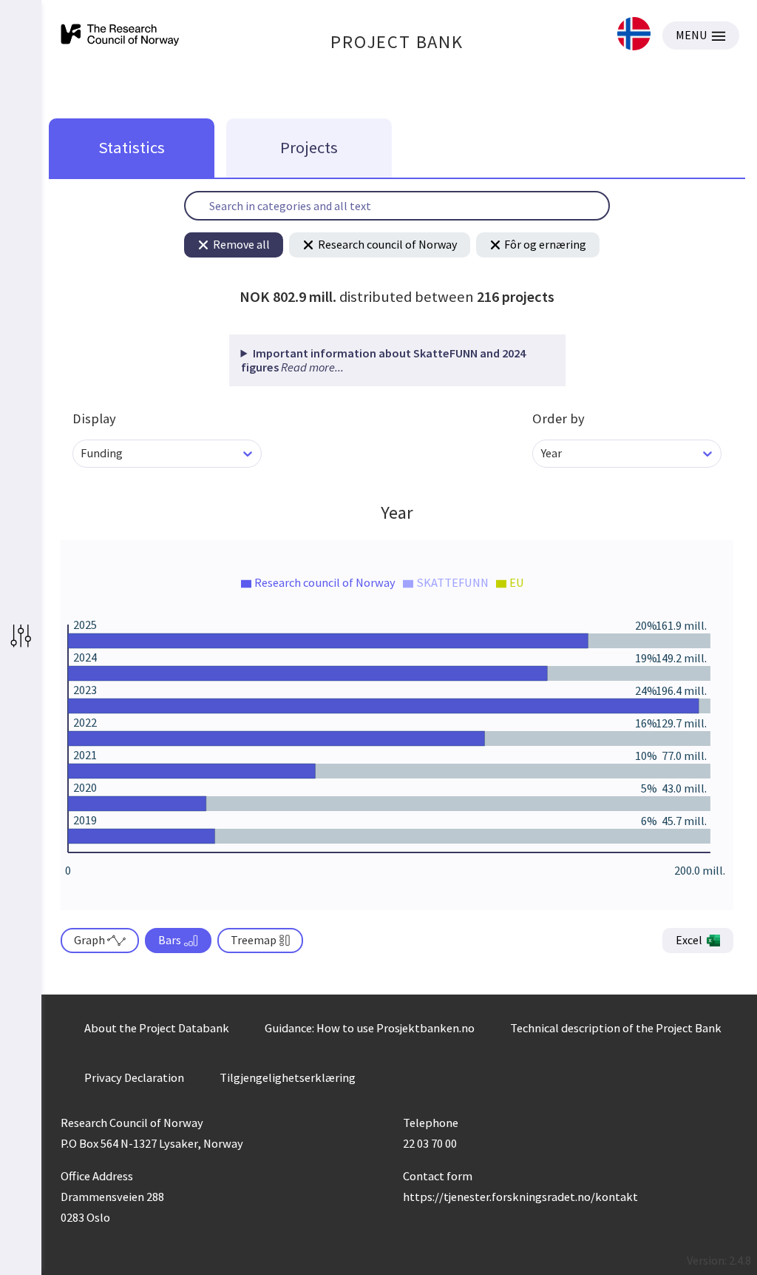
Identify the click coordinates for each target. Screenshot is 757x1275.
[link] (634, 35)
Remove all (241, 244)
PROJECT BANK (397, 41)
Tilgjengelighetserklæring (288, 1077)
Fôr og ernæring (545, 244)
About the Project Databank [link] (156, 1027)
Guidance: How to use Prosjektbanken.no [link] (370, 1027)
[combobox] (82, 453)
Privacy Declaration (134, 1077)
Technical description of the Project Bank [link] (616, 1027)
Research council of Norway (387, 244)
